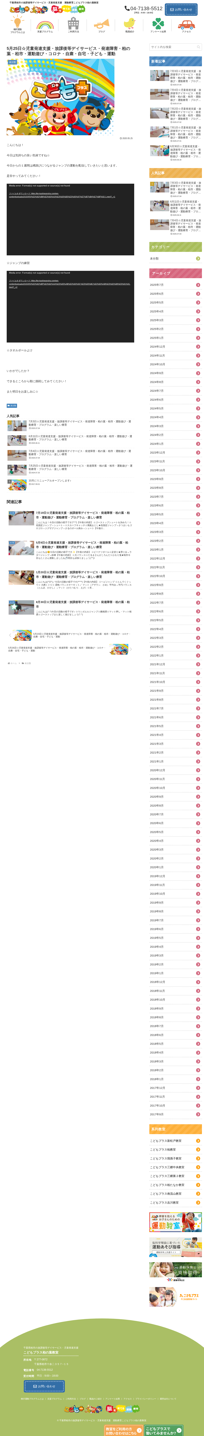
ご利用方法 (71, 1399)
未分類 (13, 405)
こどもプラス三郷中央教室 (167, 1167)
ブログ (83, 1399)
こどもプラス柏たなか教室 (167, 1185)
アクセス (128, 1399)
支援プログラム (54, 1399)
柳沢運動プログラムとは (32, 1399)
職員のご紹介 (95, 1399)
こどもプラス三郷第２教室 (167, 1176)
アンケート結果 (112, 1399)
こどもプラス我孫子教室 (166, 1158)
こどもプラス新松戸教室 (166, 1140)
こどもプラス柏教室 (163, 1149)
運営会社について (168, 1399)
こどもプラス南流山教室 (166, 1193)
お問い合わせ (183, 9)
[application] (70, 219)
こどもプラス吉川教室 (164, 1202)
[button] (198, 47)
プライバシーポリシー (145, 1399)
